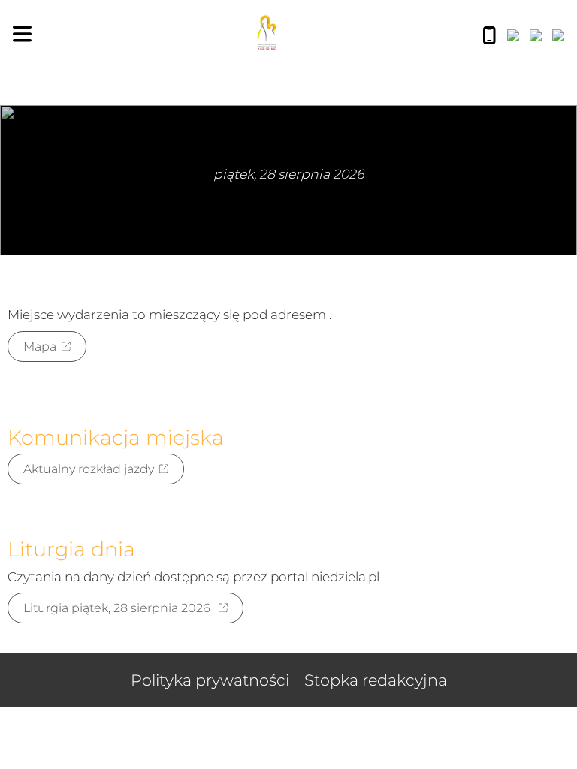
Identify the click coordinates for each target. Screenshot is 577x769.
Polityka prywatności (210, 680)
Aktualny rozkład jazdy (88, 469)
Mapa (39, 346)
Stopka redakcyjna (375, 680)
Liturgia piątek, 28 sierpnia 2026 (118, 608)
